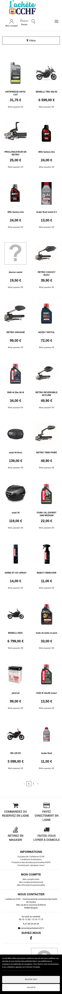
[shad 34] (15, 492)
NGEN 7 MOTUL (46, 332)
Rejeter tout (31, 979)
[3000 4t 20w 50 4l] (15, 372)
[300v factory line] (15, 192)
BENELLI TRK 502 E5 (46, 91)
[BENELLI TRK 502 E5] (46, 72)
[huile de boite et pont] (46, 613)
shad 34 (15, 512)
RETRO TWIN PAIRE (46, 452)
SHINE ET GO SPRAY (16, 573)
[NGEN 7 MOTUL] (46, 312)
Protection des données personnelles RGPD (31, 862)
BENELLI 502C (15, 633)
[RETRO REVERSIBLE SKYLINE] (46, 372)
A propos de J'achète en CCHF (31, 856)
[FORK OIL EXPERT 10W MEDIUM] (46, 492)
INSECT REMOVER (46, 573)
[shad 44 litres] (15, 432)
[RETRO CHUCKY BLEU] (46, 252)
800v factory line (46, 152)
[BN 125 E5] (15, 733)
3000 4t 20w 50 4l (15, 392)
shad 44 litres (15, 452)
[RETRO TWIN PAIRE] (46, 432)
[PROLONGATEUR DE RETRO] (15, 132)
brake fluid (46, 753)
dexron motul (15, 272)
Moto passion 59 (15, 107)
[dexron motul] (15, 252)
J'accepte (31, 987)
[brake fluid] (46, 733)
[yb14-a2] (15, 673)
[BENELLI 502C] (15, 613)
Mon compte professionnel (31, 882)
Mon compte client (31, 879)
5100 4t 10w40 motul (46, 693)
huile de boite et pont (46, 633)
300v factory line (15, 212)
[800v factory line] (46, 132)
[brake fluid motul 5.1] (46, 192)
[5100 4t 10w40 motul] (46, 673)
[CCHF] (31, 7)
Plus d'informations (10, 970)
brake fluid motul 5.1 (46, 212)
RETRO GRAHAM (15, 332)
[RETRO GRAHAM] (15, 312)
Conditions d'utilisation (31, 859)
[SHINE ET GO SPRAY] (15, 553)
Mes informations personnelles (31, 885)
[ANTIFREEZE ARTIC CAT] (15, 72)
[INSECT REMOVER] (46, 553)
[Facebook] (31, 939)
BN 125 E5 (15, 753)
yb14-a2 (15, 693)
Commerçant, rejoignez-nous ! (31, 865)
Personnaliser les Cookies (30, 970)
